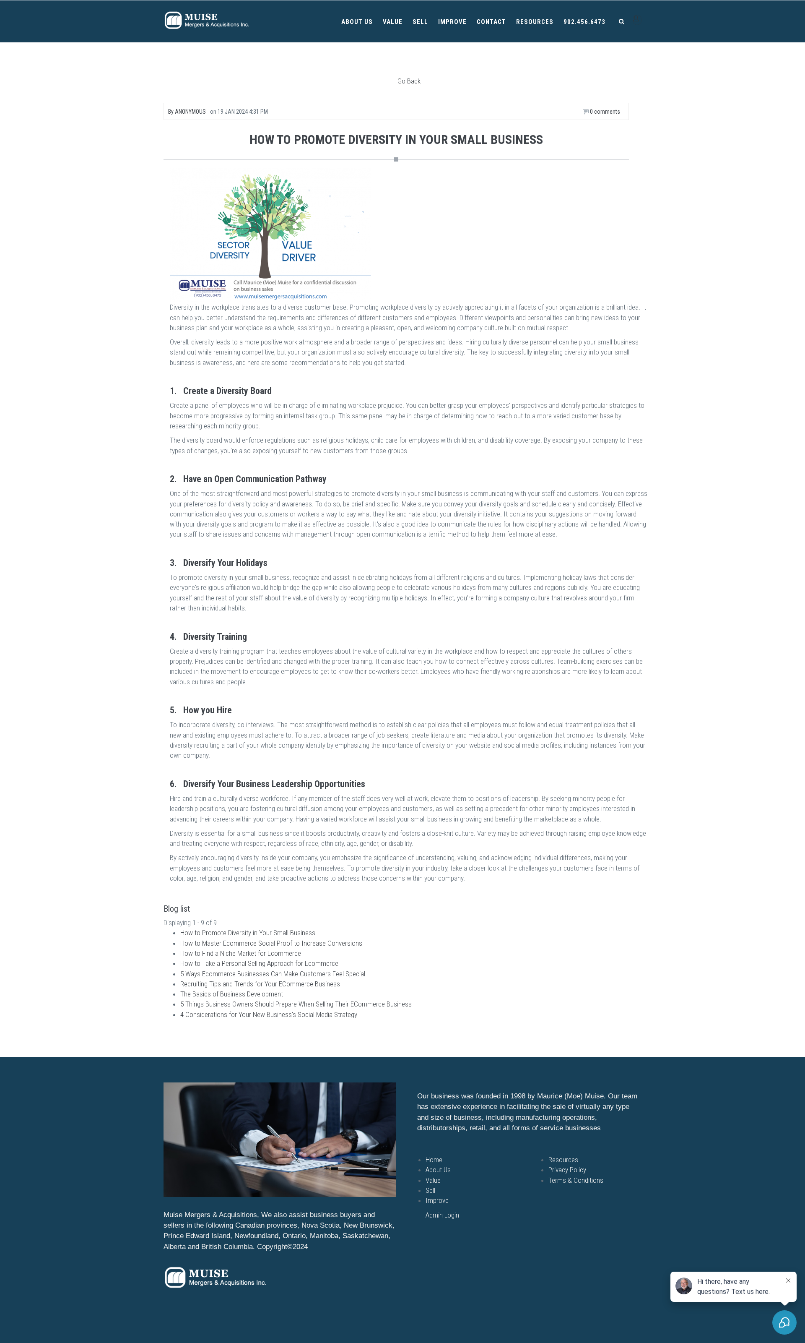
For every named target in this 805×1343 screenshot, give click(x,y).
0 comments (604, 111)
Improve (452, 22)
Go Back (409, 81)
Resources (534, 22)
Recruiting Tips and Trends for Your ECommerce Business (260, 984)
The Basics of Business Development (231, 994)
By (187, 111)
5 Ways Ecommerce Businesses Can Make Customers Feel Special (272, 974)
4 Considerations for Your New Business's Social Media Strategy (268, 1014)
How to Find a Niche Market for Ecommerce (240, 953)
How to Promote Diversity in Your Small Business (247, 932)
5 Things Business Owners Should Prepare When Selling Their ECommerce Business (296, 1004)
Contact (491, 22)
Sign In (637, 20)
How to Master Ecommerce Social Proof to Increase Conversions (271, 943)
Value (392, 22)
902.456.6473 (584, 22)
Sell (420, 22)
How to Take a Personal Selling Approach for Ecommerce (259, 963)
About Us (357, 22)
